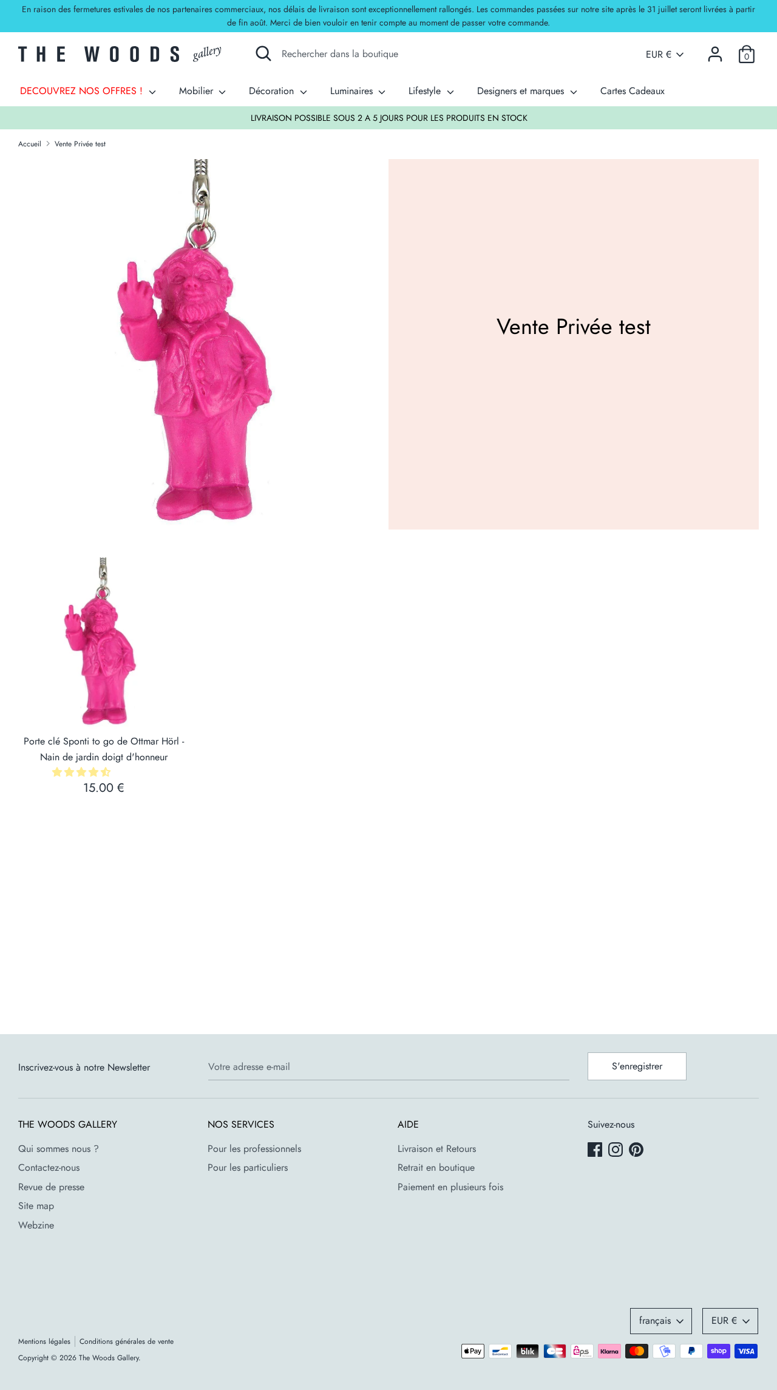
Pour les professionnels (254, 1149)
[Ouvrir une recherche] (263, 53)
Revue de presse (51, 1187)
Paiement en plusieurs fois (450, 1187)
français (655, 1320)
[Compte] (715, 49)
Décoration (273, 91)
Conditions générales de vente (127, 1341)
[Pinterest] (637, 1151)
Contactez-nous (49, 1167)
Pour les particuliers (248, 1167)
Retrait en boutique (436, 1167)
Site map (36, 1206)
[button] (83, 772)
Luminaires (353, 91)
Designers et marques (522, 91)
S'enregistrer (637, 1066)
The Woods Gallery (108, 1357)
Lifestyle (426, 91)
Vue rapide (104, 708)
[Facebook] (596, 1151)
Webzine (36, 1225)
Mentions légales (44, 1341)
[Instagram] (616, 1151)
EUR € (658, 54)
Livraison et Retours (437, 1149)
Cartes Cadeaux (632, 91)
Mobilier (197, 91)
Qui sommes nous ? (58, 1149)
